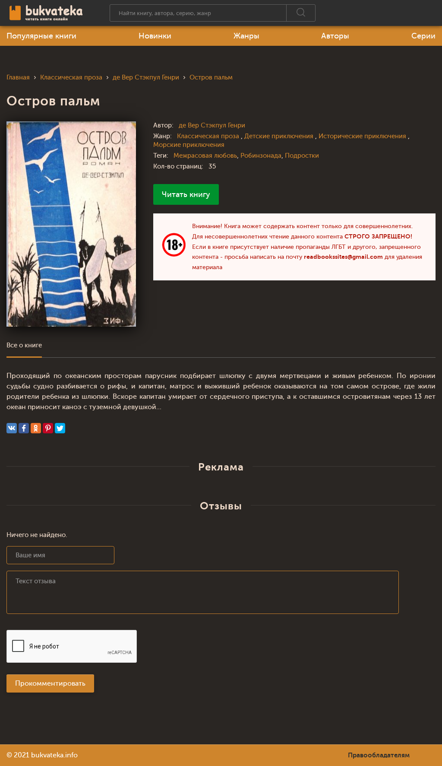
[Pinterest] (48, 428)
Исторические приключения (363, 136)
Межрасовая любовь (205, 155)
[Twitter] (60, 428)
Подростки (302, 155)
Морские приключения (188, 145)
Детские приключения (279, 136)
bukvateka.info (54, 755)
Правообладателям (379, 755)
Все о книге (24, 345)
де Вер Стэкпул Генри (212, 125)
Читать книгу (186, 194)
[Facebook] (24, 428)
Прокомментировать (50, 683)
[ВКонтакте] (11, 428)
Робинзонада (260, 155)
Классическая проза (209, 136)
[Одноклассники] (36, 428)
